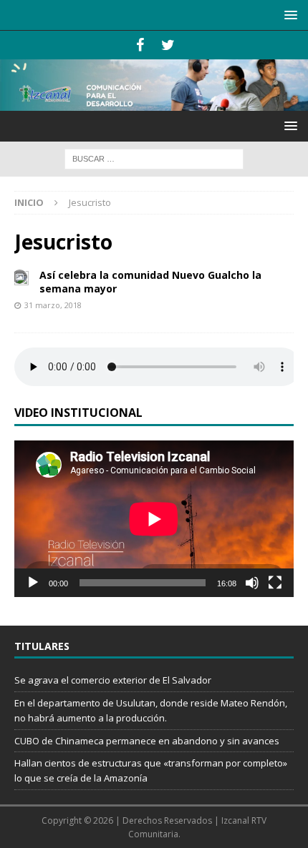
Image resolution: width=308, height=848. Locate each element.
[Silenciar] (252, 583)
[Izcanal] (154, 102)
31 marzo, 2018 (53, 305)
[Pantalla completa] (275, 583)
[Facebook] (140, 45)
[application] (154, 518)
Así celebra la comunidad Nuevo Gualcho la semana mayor (150, 281)
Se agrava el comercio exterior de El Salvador (112, 680)
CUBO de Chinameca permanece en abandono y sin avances (146, 740)
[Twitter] (168, 45)
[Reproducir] (33, 583)
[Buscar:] (154, 158)
